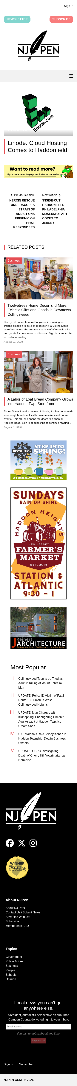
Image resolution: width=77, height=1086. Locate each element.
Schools (11, 974)
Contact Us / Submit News (23, 912)
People (10, 970)
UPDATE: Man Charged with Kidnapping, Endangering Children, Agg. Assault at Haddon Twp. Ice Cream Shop (41, 719)
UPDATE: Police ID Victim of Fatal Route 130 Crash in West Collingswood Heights (41, 700)
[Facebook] (10, 846)
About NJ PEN (15, 908)
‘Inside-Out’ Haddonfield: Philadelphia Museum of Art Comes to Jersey (54, 211)
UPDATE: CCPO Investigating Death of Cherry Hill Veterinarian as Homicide (41, 755)
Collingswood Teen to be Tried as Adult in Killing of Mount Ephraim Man (40, 683)
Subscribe (61, 19)
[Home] (34, 815)
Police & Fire (14, 961)
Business (12, 965)
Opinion (11, 979)
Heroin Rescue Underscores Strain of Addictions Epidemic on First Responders (22, 214)
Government (14, 956)
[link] (38, 460)
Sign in (53, 333)
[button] (38, 46)
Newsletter (17, 19)
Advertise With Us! (18, 916)
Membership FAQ (17, 925)
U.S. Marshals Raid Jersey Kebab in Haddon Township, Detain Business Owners (42, 738)
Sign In (68, 5)
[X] (22, 846)
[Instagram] (33, 846)
